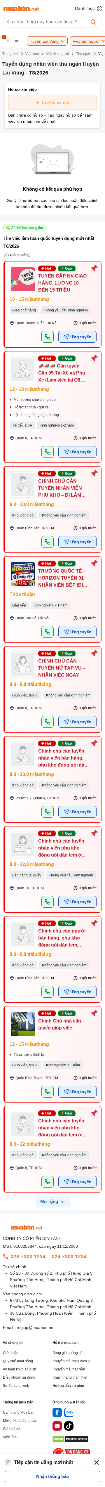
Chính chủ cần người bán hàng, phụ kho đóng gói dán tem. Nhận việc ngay (61, 941)
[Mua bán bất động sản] (21, 8)
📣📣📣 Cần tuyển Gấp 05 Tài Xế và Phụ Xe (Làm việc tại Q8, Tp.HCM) (61, 376)
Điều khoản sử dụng (19, 1377)
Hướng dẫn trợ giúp (68, 1386)
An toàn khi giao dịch (19, 1369)
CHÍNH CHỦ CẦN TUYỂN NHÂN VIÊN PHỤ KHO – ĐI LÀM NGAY (60, 492)
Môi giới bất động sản (20, 1421)
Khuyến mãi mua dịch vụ (72, 1361)
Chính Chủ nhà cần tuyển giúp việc (59, 1024)
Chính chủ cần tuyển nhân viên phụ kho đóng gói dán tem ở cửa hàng (61, 851)
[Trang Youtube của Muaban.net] (57, 1426)
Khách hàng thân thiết (69, 1377)
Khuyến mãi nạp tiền (68, 1369)
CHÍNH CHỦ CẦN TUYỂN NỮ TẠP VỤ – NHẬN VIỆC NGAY (61, 667)
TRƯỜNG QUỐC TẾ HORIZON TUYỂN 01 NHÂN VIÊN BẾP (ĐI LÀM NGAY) (61, 582)
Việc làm (10, 1437)
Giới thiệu (10, 1353)
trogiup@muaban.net (35, 1327)
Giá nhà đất (12, 1429)
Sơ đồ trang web (16, 1386)
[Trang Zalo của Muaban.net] (69, 1413)
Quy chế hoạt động (18, 1361)
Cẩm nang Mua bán (18, 1412)
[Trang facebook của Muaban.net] (57, 1413)
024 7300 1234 (69, 1256)
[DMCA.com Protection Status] (70, 1440)
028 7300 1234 (28, 1256)
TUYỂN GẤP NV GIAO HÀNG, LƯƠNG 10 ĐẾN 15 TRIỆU (62, 282)
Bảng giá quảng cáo (68, 1353)
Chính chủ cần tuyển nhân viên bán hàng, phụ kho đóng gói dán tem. (62, 761)
